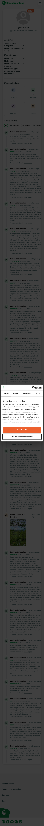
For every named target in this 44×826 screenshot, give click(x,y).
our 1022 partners (16, 404)
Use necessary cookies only (22, 437)
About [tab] (38, 393)
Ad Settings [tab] (27, 393)
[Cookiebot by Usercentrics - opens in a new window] (32, 387)
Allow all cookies (22, 430)
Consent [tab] (6, 393)
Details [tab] (16, 393)
